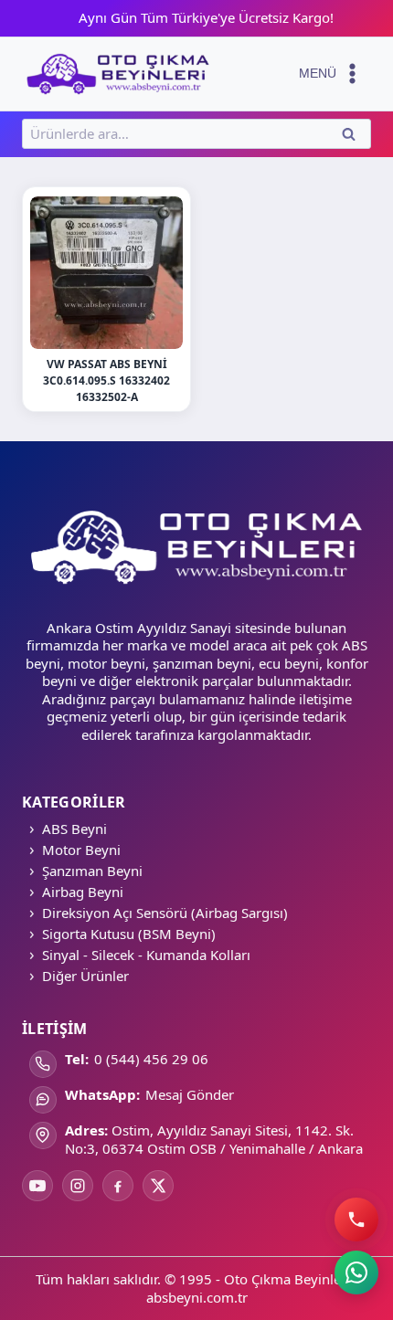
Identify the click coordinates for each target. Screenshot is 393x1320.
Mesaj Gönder (189, 1094)
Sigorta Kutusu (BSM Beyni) (129, 933)
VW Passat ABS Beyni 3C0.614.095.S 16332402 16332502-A (106, 380)
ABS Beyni (74, 828)
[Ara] (356, 1219)
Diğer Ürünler (85, 975)
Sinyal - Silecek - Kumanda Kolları (146, 954)
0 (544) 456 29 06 (151, 1059)
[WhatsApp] (356, 1272)
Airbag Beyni (82, 891)
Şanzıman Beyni (92, 870)
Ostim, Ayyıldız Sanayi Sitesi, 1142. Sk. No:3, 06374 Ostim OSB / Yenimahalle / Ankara (214, 1139)
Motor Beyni (81, 849)
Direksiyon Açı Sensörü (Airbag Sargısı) (165, 912)
